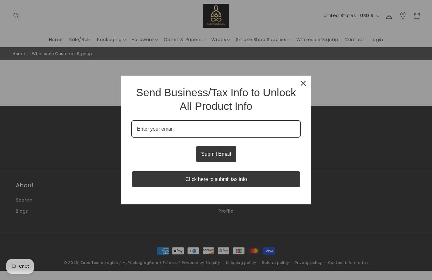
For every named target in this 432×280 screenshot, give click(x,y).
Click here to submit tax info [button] (216, 179)
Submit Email (216, 154)
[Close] (303, 83)
